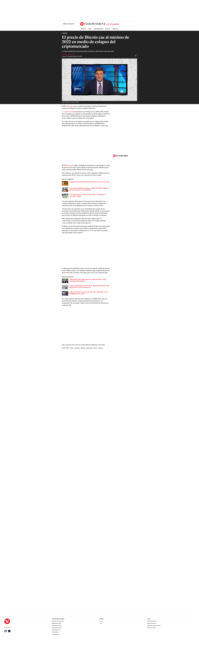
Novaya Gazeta (55, 634)
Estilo (89, 28)
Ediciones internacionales (58, 621)
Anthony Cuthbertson (68, 54)
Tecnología (64, 33)
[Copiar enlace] (135, 55)
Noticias (83, 28)
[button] (69, 24)
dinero (95, 348)
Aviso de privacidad (151, 621)
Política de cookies (151, 627)
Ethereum (69, 165)
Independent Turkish (56, 625)
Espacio (108, 28)
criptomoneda (89, 348)
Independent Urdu (56, 630)
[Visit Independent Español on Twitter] (9, 631)
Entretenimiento (98, 28)
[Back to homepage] (28, 621)
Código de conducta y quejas (153, 625)
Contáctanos (7, 627)
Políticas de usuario (151, 623)
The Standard (55, 632)
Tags (101, 623)
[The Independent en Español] (99, 24)
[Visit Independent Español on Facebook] (5, 631)
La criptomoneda (68, 112)
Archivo (101, 621)
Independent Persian (57, 627)
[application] (99, 80)
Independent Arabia (56, 623)
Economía (100, 348)
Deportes (115, 28)
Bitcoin (70, 106)
